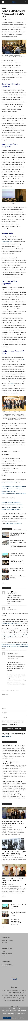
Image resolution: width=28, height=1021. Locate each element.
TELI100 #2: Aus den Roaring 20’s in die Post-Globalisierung (14, 853)
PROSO (12, 383)
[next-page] (5, 583)
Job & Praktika (5, 967)
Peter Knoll (4, 827)
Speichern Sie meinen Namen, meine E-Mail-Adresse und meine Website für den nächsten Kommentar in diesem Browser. (13, 722)
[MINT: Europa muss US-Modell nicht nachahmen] (5, 562)
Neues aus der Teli (5, 818)
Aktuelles (4, 8)
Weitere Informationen (18, 1017)
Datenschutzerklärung (7, 940)
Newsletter (4, 956)
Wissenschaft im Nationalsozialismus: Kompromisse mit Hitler (16, 921)
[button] (2, 2)
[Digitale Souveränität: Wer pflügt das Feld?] (5, 535)
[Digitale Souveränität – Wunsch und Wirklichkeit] (5, 555)
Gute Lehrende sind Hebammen (12, 782)
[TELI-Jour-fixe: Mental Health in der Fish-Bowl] (5, 570)
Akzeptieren (7, 1017)
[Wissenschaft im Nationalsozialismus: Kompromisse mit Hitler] (5, 921)
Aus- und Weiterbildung (7, 964)
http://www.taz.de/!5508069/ (14, 523)
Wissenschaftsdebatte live (9, 742)
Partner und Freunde (7, 953)
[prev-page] (3, 583)
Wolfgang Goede (6, 19)
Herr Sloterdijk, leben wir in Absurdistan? (10, 762)
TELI (23, 359)
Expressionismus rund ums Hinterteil (14, 745)
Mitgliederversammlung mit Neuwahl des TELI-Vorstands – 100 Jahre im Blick (13, 823)
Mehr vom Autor (17, 529)
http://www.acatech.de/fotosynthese (11, 482)
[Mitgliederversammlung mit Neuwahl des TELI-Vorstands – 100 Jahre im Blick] (14, 813)
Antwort (8, 603)
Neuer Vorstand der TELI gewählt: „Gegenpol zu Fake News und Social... (14, 880)
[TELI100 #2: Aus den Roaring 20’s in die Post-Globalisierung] (14, 844)
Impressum (4, 942)
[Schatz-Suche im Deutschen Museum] (5, 577)
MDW (8, 607)
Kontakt (4, 951)
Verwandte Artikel (6, 529)
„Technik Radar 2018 (7, 241)
